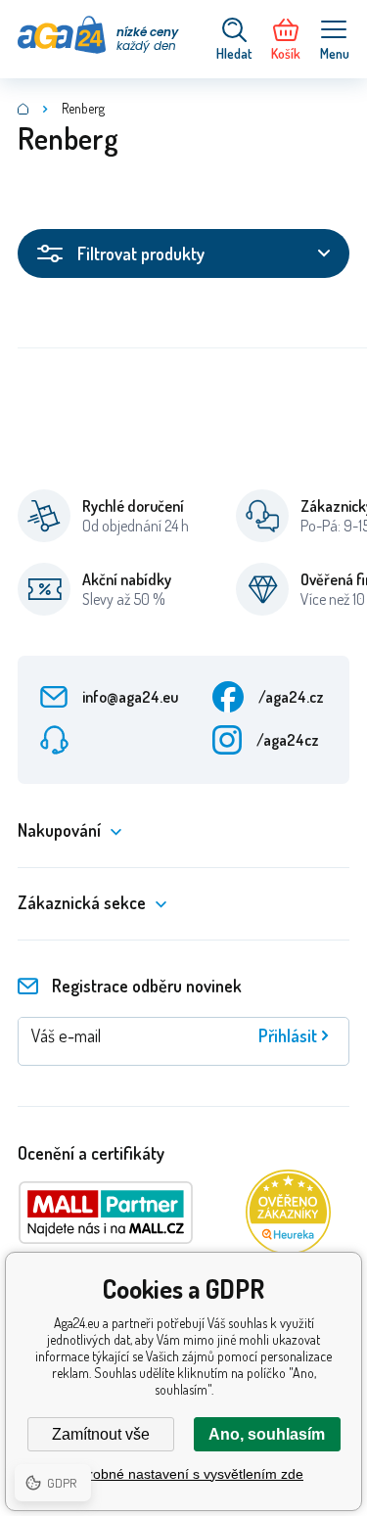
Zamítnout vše (101, 1434)
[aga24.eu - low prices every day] (23, 109)
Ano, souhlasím (266, 1434)
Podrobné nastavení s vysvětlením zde (183, 1474)
